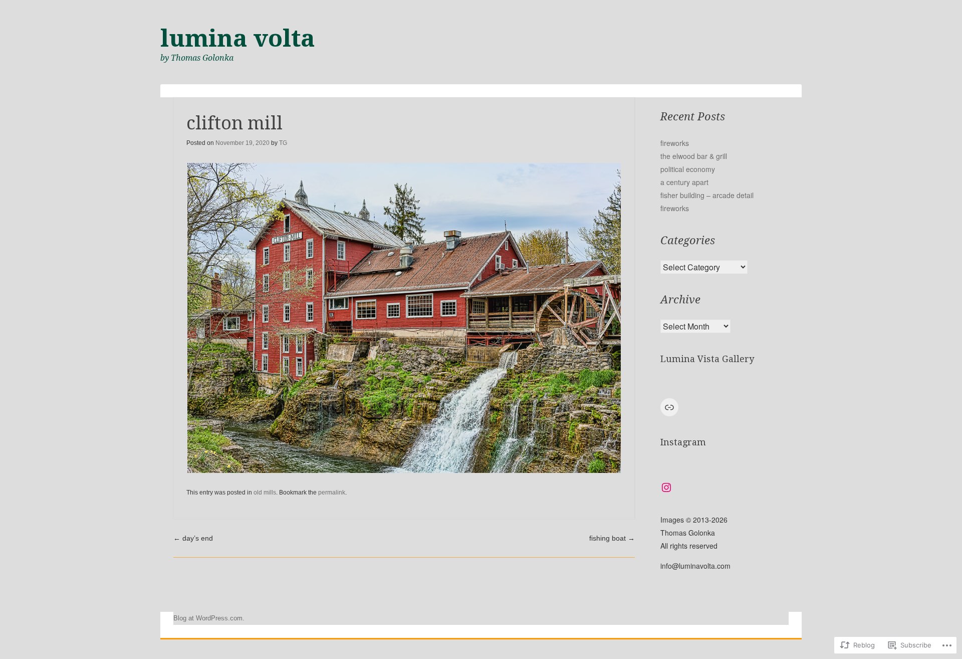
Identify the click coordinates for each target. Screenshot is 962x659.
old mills (265, 492)
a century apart (684, 182)
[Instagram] (666, 487)
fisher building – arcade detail (707, 195)
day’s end (193, 538)
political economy (687, 169)
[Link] (669, 407)
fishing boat (612, 538)
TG (283, 142)
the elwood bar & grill (693, 156)
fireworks (674, 143)
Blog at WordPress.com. (209, 618)
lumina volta (237, 38)
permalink (331, 492)
